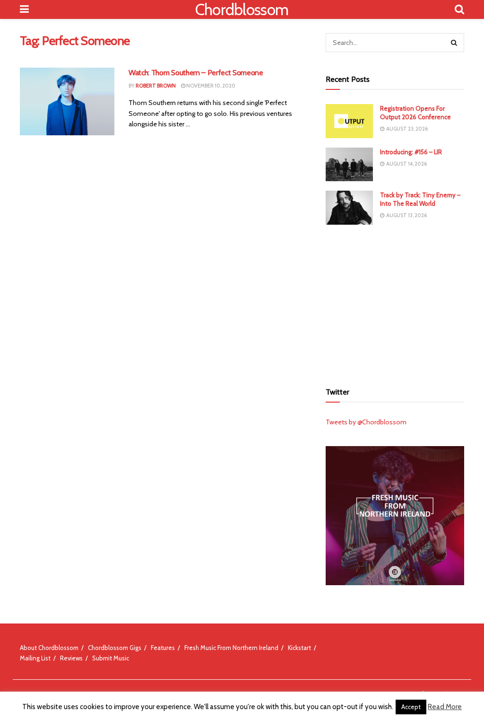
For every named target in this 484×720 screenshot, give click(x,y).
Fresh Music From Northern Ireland (231, 647)
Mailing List (35, 658)
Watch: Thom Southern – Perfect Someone (196, 72)
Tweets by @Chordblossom (366, 422)
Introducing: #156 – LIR (411, 152)
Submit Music (110, 658)
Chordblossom (242, 9)
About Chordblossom (49, 647)
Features (163, 647)
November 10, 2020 (210, 85)
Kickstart (299, 647)
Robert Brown (156, 85)
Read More (445, 706)
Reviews (71, 658)
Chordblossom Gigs (114, 647)
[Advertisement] (396, 303)
